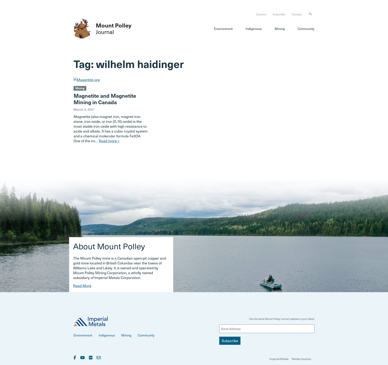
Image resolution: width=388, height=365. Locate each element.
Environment (223, 28)
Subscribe (279, 14)
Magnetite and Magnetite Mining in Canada (105, 99)
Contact (297, 14)
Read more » (109, 140)
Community (306, 28)
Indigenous (254, 28)
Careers (261, 14)
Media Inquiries (301, 359)
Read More (82, 285)
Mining (280, 28)
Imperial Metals (279, 359)
